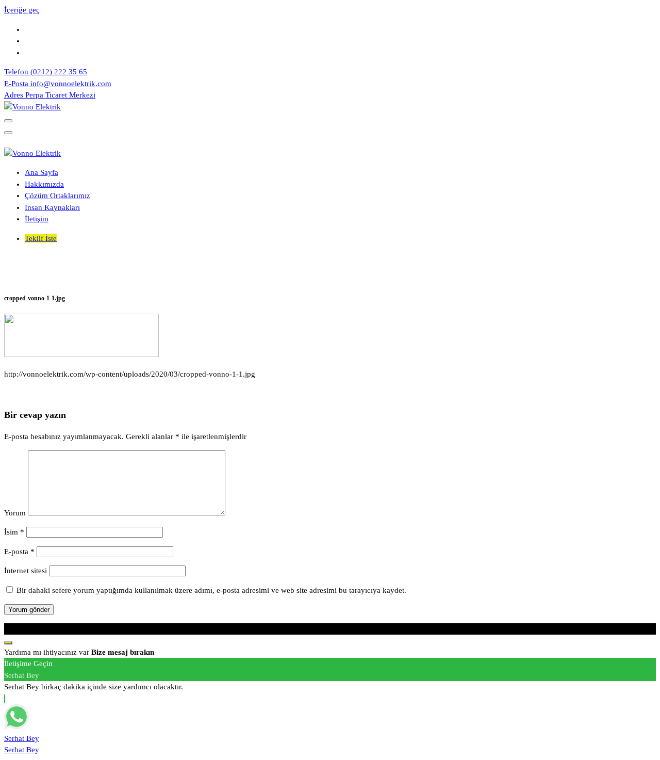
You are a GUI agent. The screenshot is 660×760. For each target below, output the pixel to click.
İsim (14, 532)
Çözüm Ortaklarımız (57, 195)
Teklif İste (41, 238)
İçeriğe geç (22, 10)
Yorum (15, 513)
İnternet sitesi (25, 571)
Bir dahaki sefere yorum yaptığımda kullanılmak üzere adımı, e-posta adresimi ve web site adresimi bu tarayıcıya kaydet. (211, 590)
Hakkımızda (44, 184)
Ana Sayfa (41, 172)
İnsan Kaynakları (52, 207)
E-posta (19, 551)
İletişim (36, 219)
